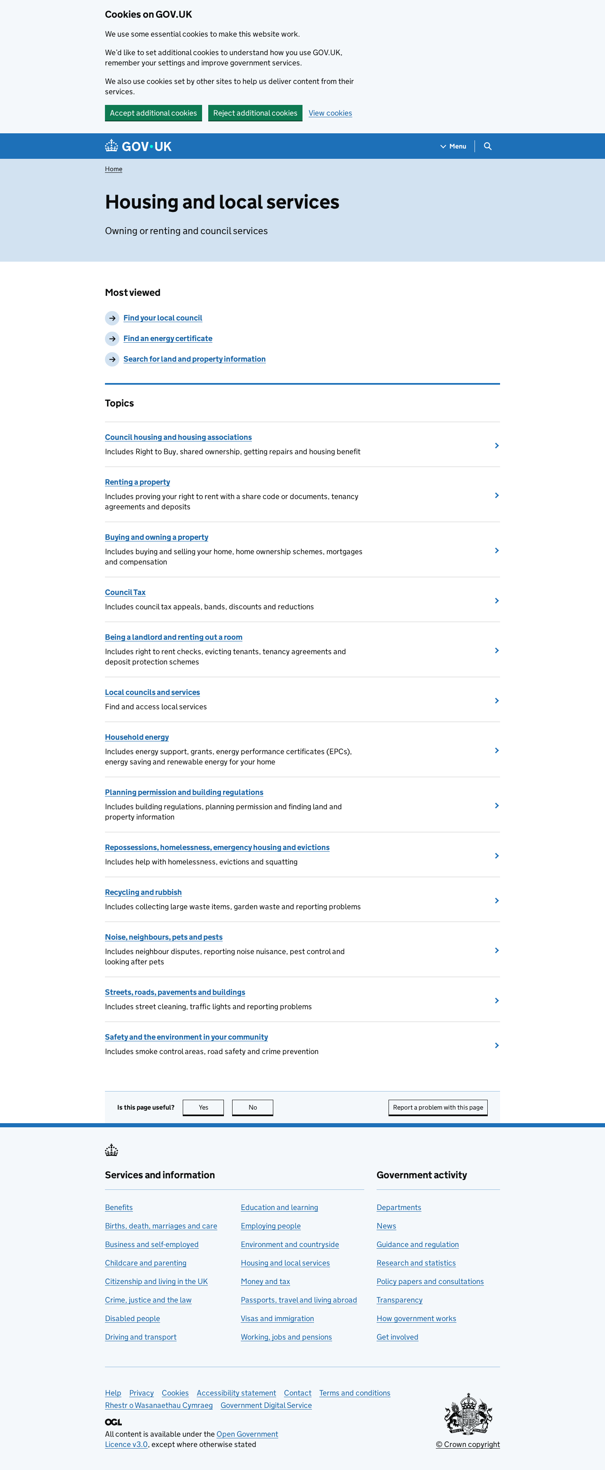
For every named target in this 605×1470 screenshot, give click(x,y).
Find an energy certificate (167, 338)
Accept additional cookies (153, 113)
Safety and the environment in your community (186, 1037)
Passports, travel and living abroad (299, 1300)
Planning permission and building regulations (184, 792)
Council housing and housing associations (178, 437)
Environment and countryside (290, 1244)
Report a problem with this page (438, 1107)
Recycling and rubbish (143, 892)
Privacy (141, 1393)
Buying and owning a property (156, 537)
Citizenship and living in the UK (156, 1281)
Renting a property (137, 482)
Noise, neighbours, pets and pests (164, 937)
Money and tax (265, 1281)
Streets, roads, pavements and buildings (175, 992)
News (386, 1226)
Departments (399, 1207)
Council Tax (125, 592)
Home (113, 169)
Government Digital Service (266, 1405)
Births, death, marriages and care (161, 1226)
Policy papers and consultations (430, 1281)
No (261, 1107)
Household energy (137, 737)
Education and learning (279, 1207)
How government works (416, 1318)
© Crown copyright (468, 1444)
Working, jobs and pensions (286, 1337)
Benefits (119, 1207)
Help (113, 1393)
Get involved (398, 1337)
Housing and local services (285, 1263)
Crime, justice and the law (148, 1300)
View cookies (330, 113)
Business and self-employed (152, 1244)
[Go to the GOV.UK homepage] (138, 146)
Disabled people (132, 1318)
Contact (298, 1393)
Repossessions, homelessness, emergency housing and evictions (217, 847)
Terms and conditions (355, 1393)
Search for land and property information (194, 359)
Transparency (400, 1300)
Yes (211, 1107)
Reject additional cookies (255, 113)
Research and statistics (416, 1263)
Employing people (271, 1226)
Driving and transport (141, 1337)
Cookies (175, 1393)
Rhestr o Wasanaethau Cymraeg (159, 1405)
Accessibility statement (236, 1393)
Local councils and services (152, 692)
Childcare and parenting (145, 1263)
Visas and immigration (277, 1318)
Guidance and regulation (418, 1244)
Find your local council (162, 318)
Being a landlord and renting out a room (173, 637)
